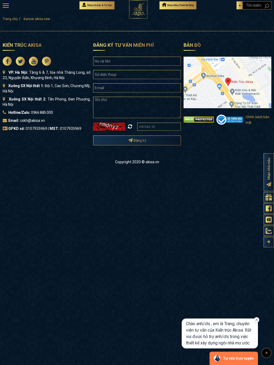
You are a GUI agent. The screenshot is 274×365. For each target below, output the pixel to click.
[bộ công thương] (229, 119)
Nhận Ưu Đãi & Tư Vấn (99, 5)
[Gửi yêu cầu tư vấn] (269, 197)
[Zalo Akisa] (269, 231)
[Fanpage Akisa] (269, 208)
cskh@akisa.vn (32, 120)
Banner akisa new (37, 19)
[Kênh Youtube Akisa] (269, 220)
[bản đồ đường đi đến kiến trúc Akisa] (227, 82)
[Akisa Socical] (7, 61)
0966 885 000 (42, 112)
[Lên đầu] (266, 353)
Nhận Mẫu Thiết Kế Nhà (180, 5)
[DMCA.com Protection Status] (199, 119)
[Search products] (266, 6)
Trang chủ (10, 19)
